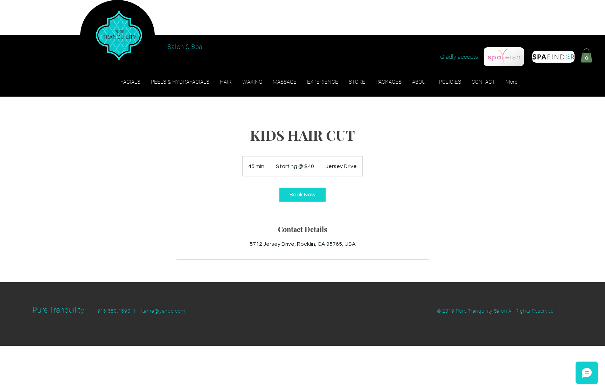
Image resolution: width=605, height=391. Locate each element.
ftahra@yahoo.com (163, 311)
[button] (586, 55)
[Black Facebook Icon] (566, 49)
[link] (302, 195)
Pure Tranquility (58, 310)
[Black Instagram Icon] (579, 49)
